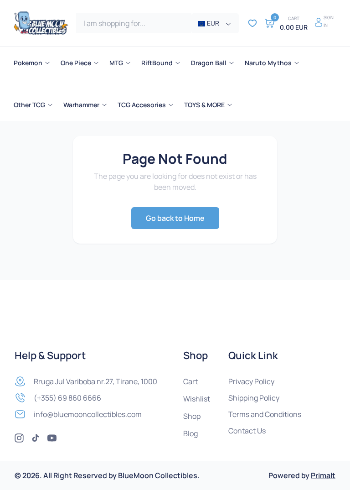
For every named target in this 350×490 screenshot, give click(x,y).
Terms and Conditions (264, 414)
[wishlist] (252, 23)
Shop (192, 416)
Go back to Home (175, 218)
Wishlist (196, 399)
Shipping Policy (253, 398)
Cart (190, 381)
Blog (190, 433)
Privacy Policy (251, 381)
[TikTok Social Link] (35, 438)
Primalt (323, 475)
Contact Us (247, 431)
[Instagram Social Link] (19, 438)
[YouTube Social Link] (52, 438)
